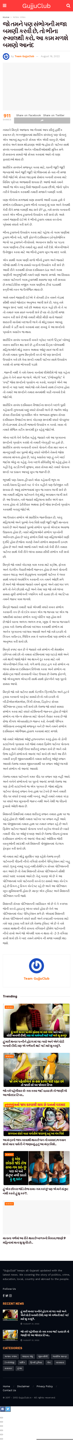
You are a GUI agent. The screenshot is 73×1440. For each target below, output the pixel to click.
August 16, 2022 (50, 56)
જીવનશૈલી (43, 1356)
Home (6, 17)
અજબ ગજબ (19, 17)
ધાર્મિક (22, 1362)
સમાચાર (9, 1007)
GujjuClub (36, 5)
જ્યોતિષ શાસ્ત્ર (60, 1356)
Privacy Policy (44, 1386)
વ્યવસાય (60, 1362)
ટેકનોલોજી (9, 1362)
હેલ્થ (19, 1368)
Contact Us (9, 1390)
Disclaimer (23, 1386)
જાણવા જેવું (27, 1356)
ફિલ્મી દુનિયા (36, 1362)
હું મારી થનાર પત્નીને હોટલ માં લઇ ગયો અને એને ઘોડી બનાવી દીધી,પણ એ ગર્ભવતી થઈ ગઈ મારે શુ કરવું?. (45, 1315)
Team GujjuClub (24, 56)
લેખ (49, 1362)
